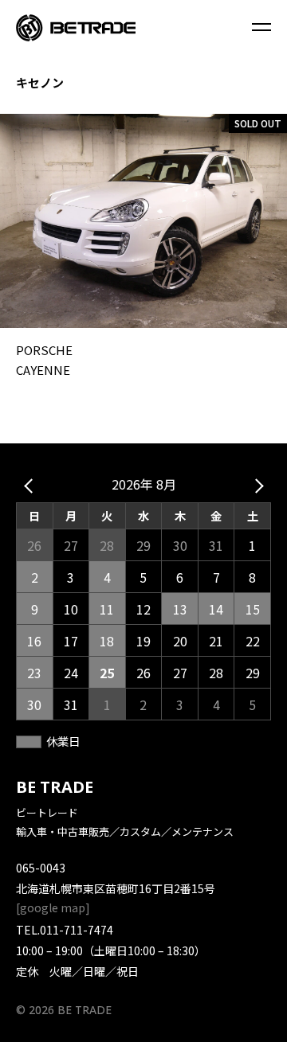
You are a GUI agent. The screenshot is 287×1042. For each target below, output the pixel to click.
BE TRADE (54, 787)
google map (52, 907)
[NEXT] (256, 484)
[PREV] (31, 484)
